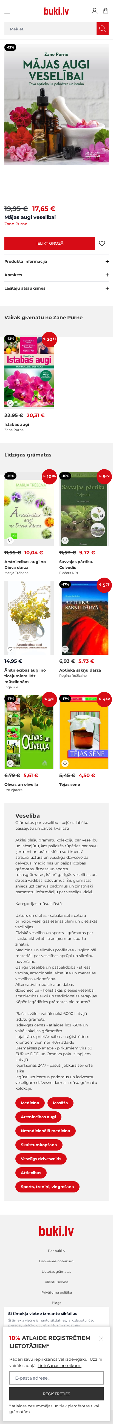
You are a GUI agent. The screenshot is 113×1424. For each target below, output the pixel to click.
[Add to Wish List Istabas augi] (10, 403)
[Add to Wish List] (102, 243)
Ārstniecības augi (38, 1116)
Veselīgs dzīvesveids (41, 1158)
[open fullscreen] (56, 121)
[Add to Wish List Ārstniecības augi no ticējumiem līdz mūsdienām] (10, 649)
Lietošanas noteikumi (59, 1365)
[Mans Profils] (95, 11)
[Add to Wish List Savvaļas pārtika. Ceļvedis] (65, 540)
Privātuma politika (56, 1292)
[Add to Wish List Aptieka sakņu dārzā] (65, 649)
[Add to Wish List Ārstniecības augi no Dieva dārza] (10, 540)
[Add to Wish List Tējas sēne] (65, 763)
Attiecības (31, 1172)
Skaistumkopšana (39, 1144)
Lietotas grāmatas (56, 1271)
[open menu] (7, 11)
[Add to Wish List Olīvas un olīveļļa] (10, 763)
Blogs (56, 1303)
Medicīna (30, 1102)
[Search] (103, 28)
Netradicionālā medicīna (45, 1130)
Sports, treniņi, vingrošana (47, 1186)
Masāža (60, 1102)
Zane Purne (15, 223)
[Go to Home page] (56, 11)
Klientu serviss (56, 1282)
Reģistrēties (56, 1393)
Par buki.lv (56, 1251)
